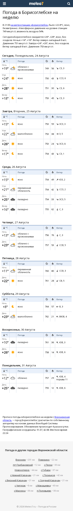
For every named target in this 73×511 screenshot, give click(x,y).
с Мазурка (20, 490)
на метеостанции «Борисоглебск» (29, 25)
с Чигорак (20, 485)
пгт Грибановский (23, 464)
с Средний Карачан (49, 480)
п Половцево (44, 490)
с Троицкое (49, 475)
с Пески (48, 464)
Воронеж (21, 459)
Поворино (44, 459)
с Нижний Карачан (20, 475)
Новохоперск (22, 470)
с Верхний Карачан (16, 480)
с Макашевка (43, 485)
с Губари (45, 470)
